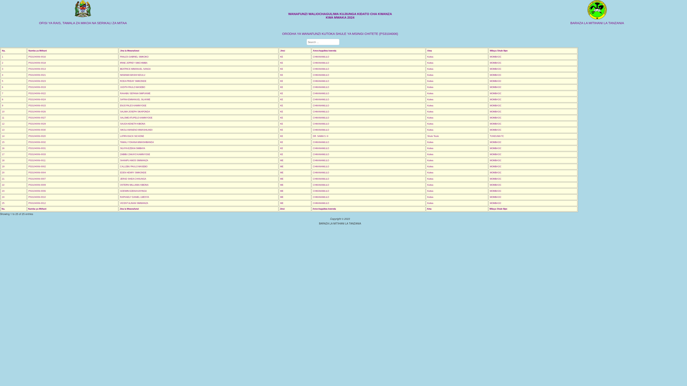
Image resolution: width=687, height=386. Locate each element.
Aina (429, 51)
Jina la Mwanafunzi (129, 51)
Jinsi (282, 51)
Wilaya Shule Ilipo (499, 51)
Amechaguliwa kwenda (324, 51)
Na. (3, 51)
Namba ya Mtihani (37, 51)
